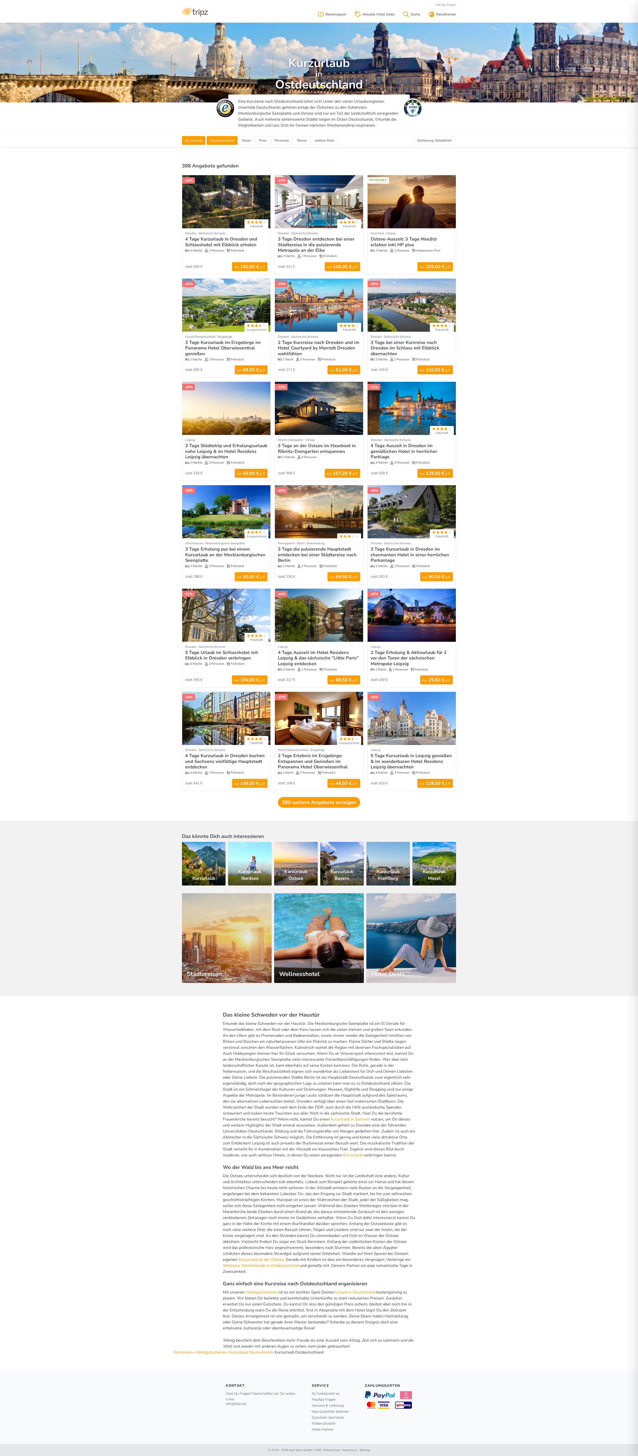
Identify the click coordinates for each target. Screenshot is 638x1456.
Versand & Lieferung (328, 1405)
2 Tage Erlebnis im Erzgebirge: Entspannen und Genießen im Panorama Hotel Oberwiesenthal (313, 761)
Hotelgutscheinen (261, 1292)
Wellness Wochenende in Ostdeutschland (261, 1265)
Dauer (246, 140)
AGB (318, 1450)
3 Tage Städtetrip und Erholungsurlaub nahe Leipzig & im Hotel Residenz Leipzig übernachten (226, 451)
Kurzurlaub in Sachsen (350, 1119)
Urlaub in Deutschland (355, 1292)
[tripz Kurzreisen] (195, 11)
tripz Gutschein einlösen (330, 1411)
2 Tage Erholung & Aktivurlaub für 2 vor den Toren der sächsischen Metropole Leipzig (409, 658)
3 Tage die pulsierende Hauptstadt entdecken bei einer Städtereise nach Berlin (317, 554)
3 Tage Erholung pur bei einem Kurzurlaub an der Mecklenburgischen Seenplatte (225, 554)
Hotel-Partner (322, 1429)
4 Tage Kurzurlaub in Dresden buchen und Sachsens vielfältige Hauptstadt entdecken (225, 761)
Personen (281, 140)
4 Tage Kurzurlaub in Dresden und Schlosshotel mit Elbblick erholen (221, 242)
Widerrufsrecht (323, 1423)
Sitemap (364, 1450)
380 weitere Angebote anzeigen (319, 802)
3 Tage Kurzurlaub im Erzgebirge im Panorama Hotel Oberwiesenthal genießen (223, 348)
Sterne (302, 140)
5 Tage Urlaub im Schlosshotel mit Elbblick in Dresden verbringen (221, 655)
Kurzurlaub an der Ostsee (261, 1259)
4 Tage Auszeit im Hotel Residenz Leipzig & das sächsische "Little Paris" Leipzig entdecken (318, 658)
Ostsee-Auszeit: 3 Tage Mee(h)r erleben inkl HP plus (404, 242)
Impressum (349, 1450)
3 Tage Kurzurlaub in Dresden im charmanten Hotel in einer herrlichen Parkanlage (410, 554)
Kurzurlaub (353, 1155)
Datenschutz (331, 1450)
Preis (263, 140)
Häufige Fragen (446, 4)
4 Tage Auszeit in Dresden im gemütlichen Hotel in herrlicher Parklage (404, 451)
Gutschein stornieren (328, 1417)
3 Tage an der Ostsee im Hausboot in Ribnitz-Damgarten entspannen (317, 448)
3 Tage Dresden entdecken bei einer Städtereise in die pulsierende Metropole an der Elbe (316, 244)
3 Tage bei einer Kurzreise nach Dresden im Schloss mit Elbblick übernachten (405, 348)
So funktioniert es (325, 1393)
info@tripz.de (236, 1403)
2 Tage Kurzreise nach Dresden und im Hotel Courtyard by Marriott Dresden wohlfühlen (318, 348)
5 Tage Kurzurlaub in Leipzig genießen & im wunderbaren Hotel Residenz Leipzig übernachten (411, 761)
